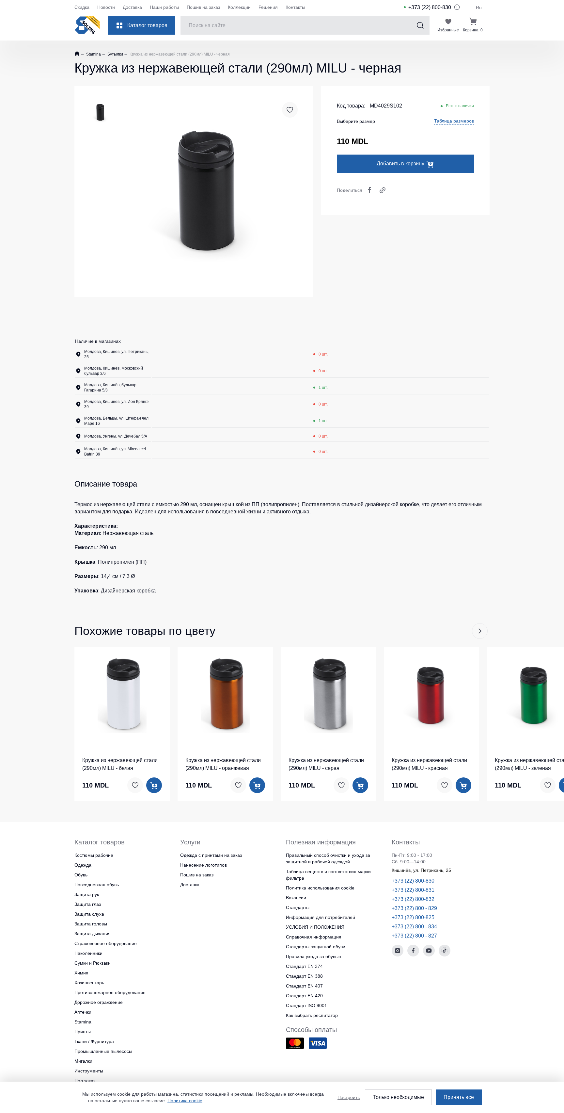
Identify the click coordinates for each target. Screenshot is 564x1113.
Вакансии (296, 897)
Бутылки (114, 54)
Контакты (295, 7)
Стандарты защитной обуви (315, 946)
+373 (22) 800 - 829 (414, 908)
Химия (81, 972)
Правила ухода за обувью (313, 956)
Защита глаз (87, 904)
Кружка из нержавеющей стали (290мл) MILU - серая (326, 764)
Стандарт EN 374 (304, 966)
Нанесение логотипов (203, 865)
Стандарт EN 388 (304, 976)
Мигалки (83, 1061)
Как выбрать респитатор (312, 1015)
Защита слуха (89, 914)
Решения (268, 7)
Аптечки (82, 1012)
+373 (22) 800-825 (413, 917)
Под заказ (84, 1080)
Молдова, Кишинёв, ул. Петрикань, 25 (116, 354)
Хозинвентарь (89, 982)
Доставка (132, 7)
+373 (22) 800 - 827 (414, 936)
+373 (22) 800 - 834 (414, 926)
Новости (106, 7)
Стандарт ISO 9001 (306, 1005)
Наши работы (164, 7)
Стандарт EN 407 (304, 985)
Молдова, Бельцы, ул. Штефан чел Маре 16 (116, 421)
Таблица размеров (454, 121)
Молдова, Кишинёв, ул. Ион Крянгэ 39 (116, 404)
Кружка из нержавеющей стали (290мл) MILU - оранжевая (223, 764)
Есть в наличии (460, 106)
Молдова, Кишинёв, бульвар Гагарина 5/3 (110, 387)
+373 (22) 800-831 (413, 890)
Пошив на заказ (203, 7)
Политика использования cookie (320, 887)
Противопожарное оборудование (110, 992)
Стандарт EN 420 (304, 995)
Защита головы (90, 923)
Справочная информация (313, 936)
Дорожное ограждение (98, 1002)
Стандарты (297, 907)
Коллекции (239, 7)
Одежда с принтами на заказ (211, 855)
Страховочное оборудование (105, 943)
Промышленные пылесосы (103, 1051)
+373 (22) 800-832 (413, 899)
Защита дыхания (92, 933)
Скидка (81, 7)
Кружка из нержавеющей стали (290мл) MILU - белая (120, 764)
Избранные (448, 30)
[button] (480, 631)
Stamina (93, 54)
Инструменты (88, 1070)
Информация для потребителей (320, 917)
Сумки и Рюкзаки (92, 963)
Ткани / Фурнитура (94, 1041)
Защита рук (86, 894)
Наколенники (88, 953)
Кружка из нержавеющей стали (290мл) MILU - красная (429, 764)
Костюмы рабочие (93, 855)
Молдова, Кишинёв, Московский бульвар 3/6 (113, 371)
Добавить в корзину (400, 163)
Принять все (459, 1097)
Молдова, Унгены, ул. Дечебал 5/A (115, 436)
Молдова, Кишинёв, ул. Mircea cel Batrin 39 (115, 452)
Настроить (348, 1097)
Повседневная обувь (96, 884)
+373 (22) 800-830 (429, 7)
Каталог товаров (147, 25)
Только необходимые (398, 1097)
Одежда (82, 865)
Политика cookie (184, 1100)
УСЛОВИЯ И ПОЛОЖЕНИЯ (315, 927)
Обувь (80, 874)
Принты (82, 1031)
